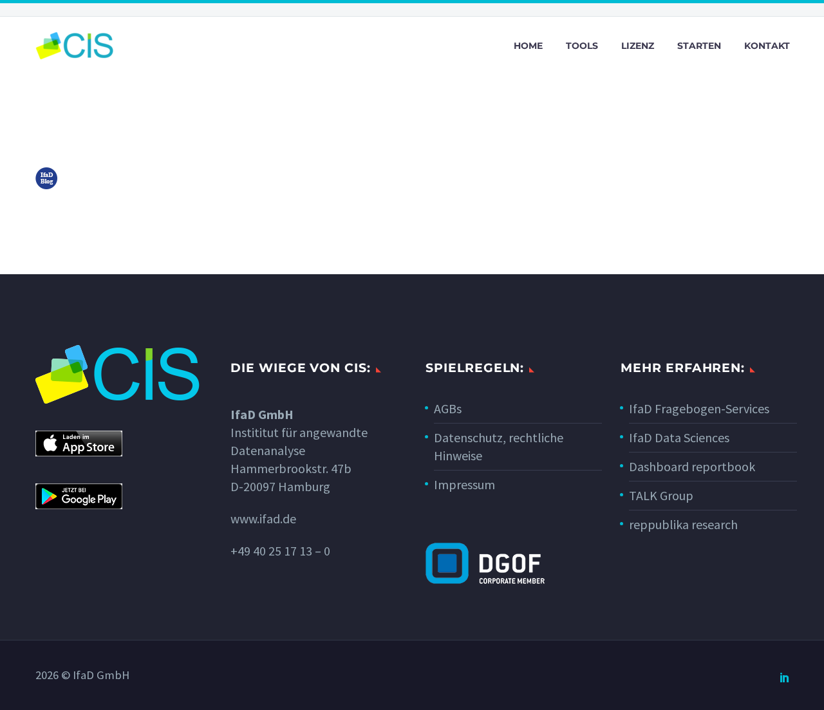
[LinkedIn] (785, 677)
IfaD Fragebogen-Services (699, 408)
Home (528, 45)
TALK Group (661, 495)
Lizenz (637, 45)
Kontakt (767, 45)
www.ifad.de (263, 518)
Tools (582, 45)
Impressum (464, 484)
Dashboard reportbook (692, 466)
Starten (699, 45)
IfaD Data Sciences (679, 437)
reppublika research (683, 524)
